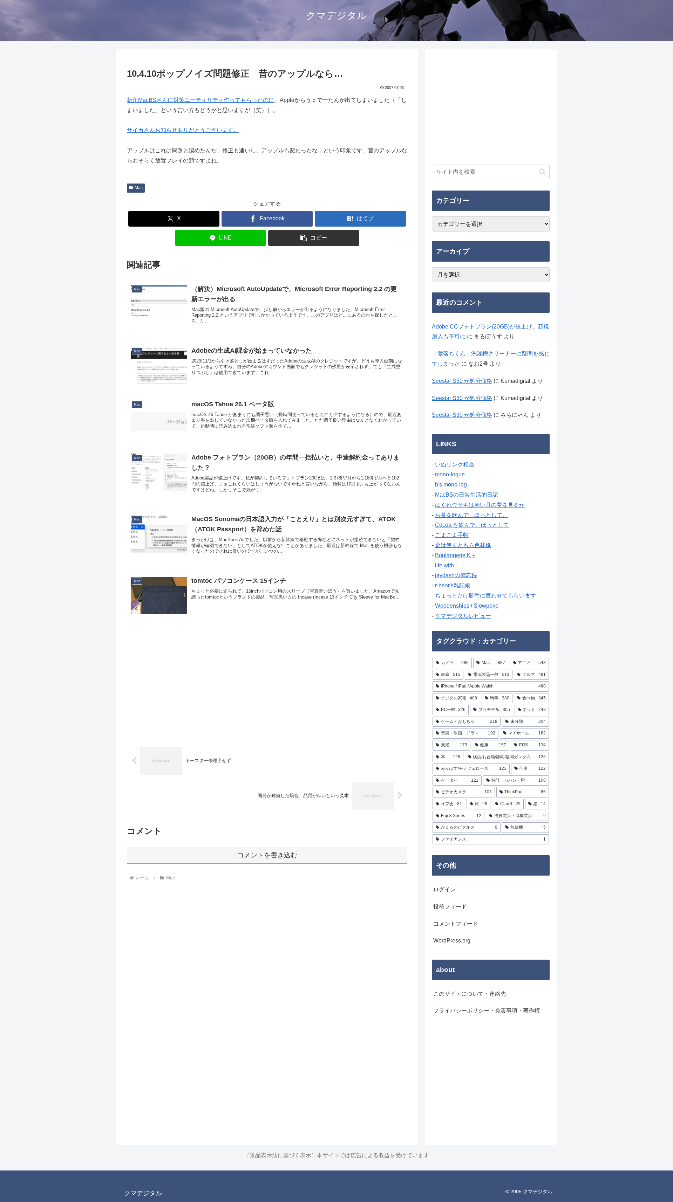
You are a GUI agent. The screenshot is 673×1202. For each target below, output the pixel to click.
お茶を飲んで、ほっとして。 (471, 515)
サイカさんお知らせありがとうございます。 (183, 130)
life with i (446, 565)
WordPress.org (451, 941)
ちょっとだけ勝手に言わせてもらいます (485, 596)
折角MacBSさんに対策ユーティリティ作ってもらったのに (200, 100)
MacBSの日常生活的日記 (466, 495)
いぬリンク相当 (454, 465)
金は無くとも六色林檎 (463, 545)
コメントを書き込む (267, 855)
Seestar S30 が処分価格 (462, 381)
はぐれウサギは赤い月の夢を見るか (480, 505)
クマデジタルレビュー (463, 616)
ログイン (444, 889)
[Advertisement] (267, 681)
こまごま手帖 (452, 535)
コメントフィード (455, 924)
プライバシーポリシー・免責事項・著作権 (486, 1011)
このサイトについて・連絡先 (469, 994)
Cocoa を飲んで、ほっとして (472, 525)
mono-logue (450, 474)
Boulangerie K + (455, 555)
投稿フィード (450, 907)
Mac (139, 187)
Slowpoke (486, 606)
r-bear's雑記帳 (452, 585)
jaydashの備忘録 (456, 575)
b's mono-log (451, 485)
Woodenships (452, 606)
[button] (313, 238)
